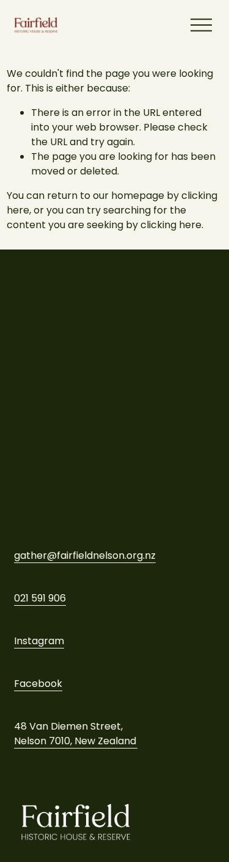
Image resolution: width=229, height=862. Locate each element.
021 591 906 (40, 598)
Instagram (39, 641)
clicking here (171, 225)
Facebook (38, 684)
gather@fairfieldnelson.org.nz (85, 555)
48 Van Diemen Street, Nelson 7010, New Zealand (75, 733)
